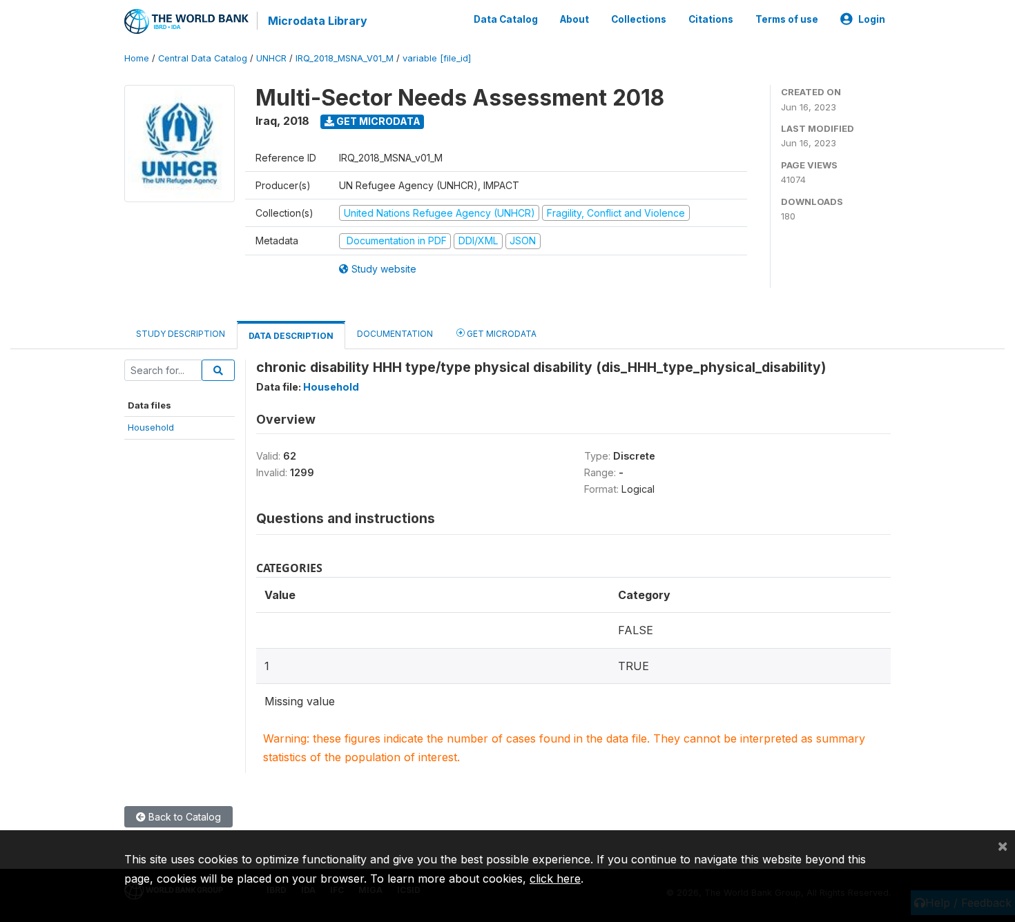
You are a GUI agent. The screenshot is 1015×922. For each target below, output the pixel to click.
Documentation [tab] (395, 333)
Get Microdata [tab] (500, 333)
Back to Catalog (183, 817)
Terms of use (786, 19)
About (574, 19)
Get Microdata (377, 121)
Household (151, 427)
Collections (638, 19)
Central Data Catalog (202, 58)
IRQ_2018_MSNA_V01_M (345, 58)
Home (136, 58)
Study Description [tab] (180, 333)
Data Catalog (506, 19)
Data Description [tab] (291, 336)
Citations (710, 19)
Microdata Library (317, 21)
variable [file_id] (437, 58)
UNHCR (271, 58)
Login (871, 19)
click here (555, 878)
